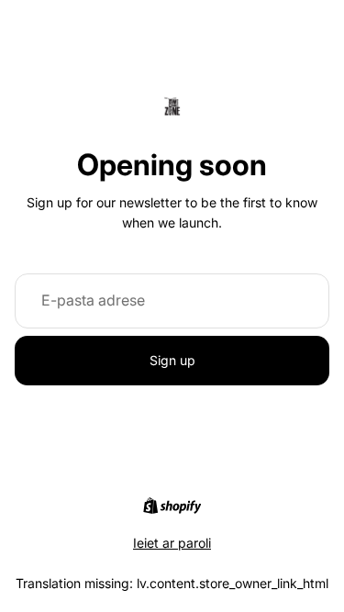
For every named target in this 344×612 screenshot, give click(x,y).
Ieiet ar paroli (172, 543)
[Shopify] (172, 505)
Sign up (172, 360)
